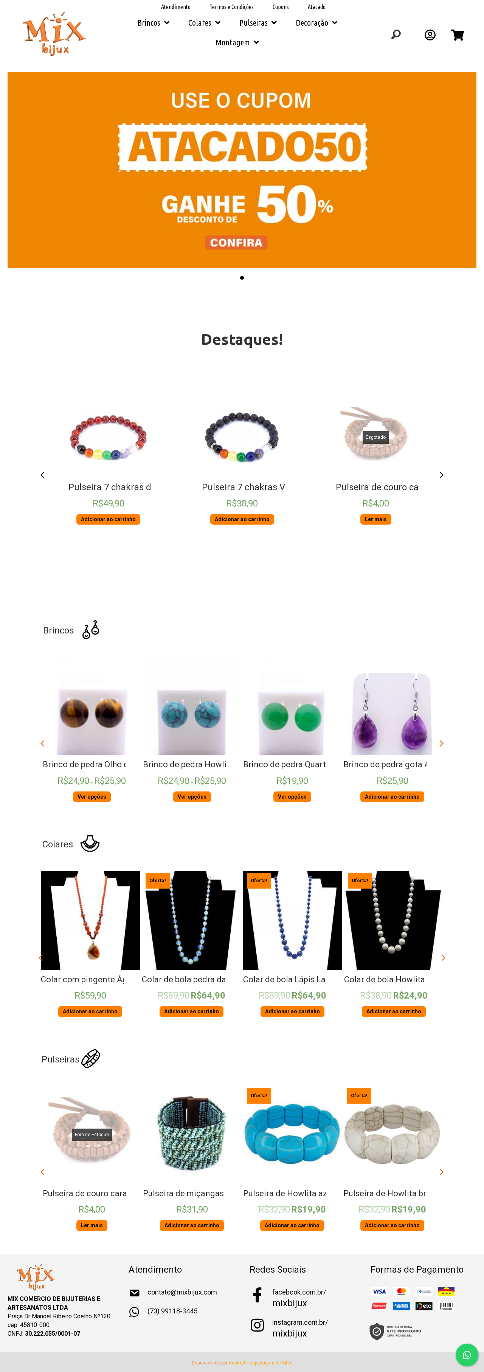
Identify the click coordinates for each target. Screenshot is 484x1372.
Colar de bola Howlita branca (398, 979)
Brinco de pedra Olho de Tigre (99, 764)
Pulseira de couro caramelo (391, 487)
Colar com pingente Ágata (90, 979)
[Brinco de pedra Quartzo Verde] (292, 706)
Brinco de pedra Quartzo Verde (301, 764)
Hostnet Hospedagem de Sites (261, 1363)
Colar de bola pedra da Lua (192, 979)
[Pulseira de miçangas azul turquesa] (192, 1135)
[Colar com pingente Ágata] (90, 920)
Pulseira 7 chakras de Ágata (125, 487)
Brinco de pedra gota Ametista (401, 764)
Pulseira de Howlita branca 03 (399, 1193)
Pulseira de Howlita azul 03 (294, 1193)
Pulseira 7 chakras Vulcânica (260, 487)
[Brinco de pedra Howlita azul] (192, 706)
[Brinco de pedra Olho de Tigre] (92, 706)
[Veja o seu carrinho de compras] (458, 37)
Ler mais (376, 519)
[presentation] (42, 475)
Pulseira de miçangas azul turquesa (209, 1193)
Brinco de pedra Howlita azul (197, 764)
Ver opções (92, 797)
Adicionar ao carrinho (108, 519)
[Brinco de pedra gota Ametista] (392, 706)
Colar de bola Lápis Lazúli (291, 979)
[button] (108, 468)
